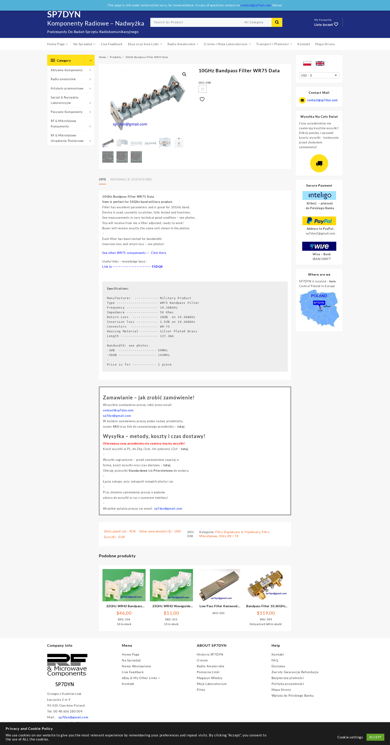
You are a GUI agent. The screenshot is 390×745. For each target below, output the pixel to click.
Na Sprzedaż (131, 660)
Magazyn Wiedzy (210, 678)
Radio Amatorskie (210, 666)
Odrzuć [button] (277, 5)
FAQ (275, 660)
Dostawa (278, 666)
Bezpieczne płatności (288, 678)
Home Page (130, 654)
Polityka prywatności (288, 684)
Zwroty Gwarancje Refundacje (295, 672)
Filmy (201, 689)
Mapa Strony (281, 689)
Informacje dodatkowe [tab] (131, 179)
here (332, 281)
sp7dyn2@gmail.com (320, 233)
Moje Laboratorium (212, 684)
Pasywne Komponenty (67, 112)
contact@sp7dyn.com (322, 100)
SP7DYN (64, 14)
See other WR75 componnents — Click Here (134, 253)
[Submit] (277, 22)
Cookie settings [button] (350, 737)
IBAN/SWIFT (322, 259)
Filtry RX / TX (229, 536)
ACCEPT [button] (375, 737)
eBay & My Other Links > (141, 678)
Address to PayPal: (320, 228)
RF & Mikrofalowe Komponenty (63, 123)
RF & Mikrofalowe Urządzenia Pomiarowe (67, 138)
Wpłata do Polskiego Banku (293, 695)
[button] (184, 74)
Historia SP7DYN (210, 654)
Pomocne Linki (208, 672)
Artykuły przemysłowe (67, 88)
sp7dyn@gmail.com (168, 508)
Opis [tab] (102, 179)
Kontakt (128, 684)
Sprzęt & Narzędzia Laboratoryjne (65, 100)
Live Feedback (133, 672)
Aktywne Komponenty (67, 70)
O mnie (202, 660)
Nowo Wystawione (136, 666)
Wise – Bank (322, 254)
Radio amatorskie (63, 79)
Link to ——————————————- (127, 266)
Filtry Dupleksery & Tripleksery (237, 532)
